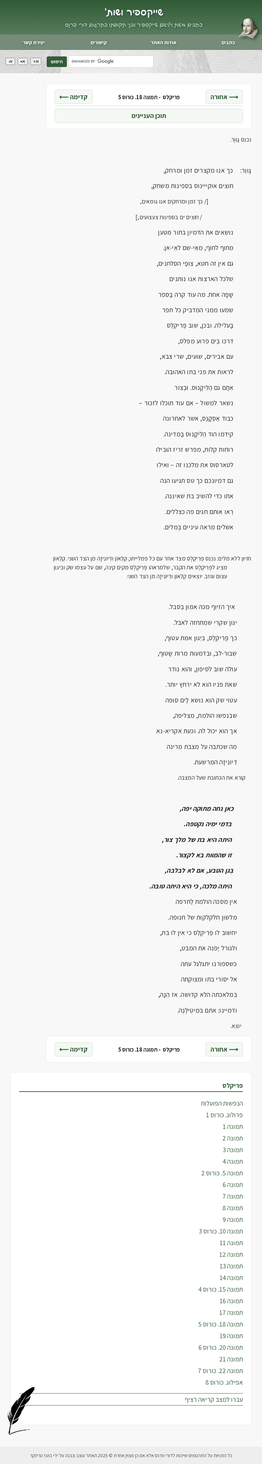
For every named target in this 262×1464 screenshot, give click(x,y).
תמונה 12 (231, 1254)
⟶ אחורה (224, 96)
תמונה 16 (231, 1300)
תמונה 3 (233, 1149)
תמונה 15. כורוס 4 (221, 1289)
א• (22, 61)
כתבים (228, 42)
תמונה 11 (231, 1242)
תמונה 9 (233, 1219)
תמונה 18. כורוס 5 (220, 1324)
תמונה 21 (231, 1359)
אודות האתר (163, 42)
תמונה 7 (232, 1196)
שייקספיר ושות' (133, 12)
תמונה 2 (232, 1138)
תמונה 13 (231, 1266)
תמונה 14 (231, 1277)
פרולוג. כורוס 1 (224, 1114)
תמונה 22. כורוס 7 (220, 1370)
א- (10, 61)
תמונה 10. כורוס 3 (221, 1231)
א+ (36, 61)
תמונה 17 (231, 1312)
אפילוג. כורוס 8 (224, 1382)
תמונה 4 (233, 1161)
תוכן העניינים (148, 115)
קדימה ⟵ (73, 96)
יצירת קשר (34, 42)
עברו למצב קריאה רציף (214, 1399)
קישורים (99, 42)
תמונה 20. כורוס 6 (221, 1347)
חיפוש (57, 61)
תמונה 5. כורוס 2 (222, 1173)
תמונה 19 (231, 1335)
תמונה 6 (233, 1184)
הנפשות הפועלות (222, 1103)
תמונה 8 (232, 1207)
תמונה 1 (233, 1126)
